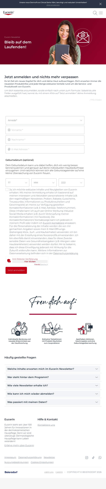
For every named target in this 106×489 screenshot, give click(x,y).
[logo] (8, 13)
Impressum (10, 457)
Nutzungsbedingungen (16, 462)
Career (59, 472)
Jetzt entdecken (53, 5)
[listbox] (45, 120)
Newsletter (49, 457)
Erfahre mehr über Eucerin (19, 445)
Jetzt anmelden (16, 270)
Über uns (48, 472)
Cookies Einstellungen (42, 462)
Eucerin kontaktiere (53, 223)
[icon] (86, 457)
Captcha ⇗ (41, 264)
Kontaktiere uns (46, 425)
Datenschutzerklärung (65, 253)
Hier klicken (30, 261)
